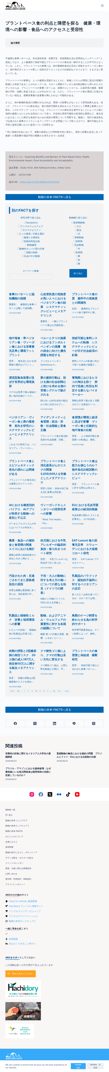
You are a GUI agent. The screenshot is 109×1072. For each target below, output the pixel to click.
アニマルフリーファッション (23, 916)
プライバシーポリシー (15, 884)
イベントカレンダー (14, 863)
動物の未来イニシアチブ (16, 820)
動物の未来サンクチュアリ (17, 825)
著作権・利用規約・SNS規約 (18, 879)
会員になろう (11, 842)
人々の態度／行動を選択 (31, 233)
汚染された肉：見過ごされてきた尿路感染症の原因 (21, 580)
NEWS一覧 (10, 809)
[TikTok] (68, 794)
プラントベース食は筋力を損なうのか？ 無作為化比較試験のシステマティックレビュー (86, 469)
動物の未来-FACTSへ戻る (54, 197)
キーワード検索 (31, 270)
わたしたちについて (14, 836)
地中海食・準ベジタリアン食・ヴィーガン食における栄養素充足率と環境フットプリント (21, 346)
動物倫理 (31, 244)
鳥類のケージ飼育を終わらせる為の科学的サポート (85, 620)
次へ (60, 691)
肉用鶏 (79, 252)
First (12, 691)
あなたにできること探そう (22, 943)
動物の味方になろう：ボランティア (21, 852)
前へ (19, 691)
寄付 (10, 815)
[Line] (74, 723)
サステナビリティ (32, 230)
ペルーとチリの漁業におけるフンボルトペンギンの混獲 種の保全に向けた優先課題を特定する (53, 346)
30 (54, 691)
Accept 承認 (79, 1066)
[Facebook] (15, 723)
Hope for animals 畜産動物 (23, 901)
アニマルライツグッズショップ (25, 911)
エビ (79, 226)
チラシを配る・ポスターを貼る (19, 857)
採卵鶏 (79, 241)
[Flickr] (59, 794)
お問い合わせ (11, 873)
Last (67, 691)
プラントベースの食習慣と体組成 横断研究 (85, 655)
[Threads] (94, 723)
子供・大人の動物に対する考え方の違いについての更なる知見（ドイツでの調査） (53, 584)
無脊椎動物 (79, 222)
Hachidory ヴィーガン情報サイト (26, 906)
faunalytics (32, 222)
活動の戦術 (31, 252)
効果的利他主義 (32, 241)
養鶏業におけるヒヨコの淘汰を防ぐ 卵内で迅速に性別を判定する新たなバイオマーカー (85, 386)
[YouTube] (77, 794)
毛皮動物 (79, 244)
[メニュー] (102, 5)
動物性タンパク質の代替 (31, 248)
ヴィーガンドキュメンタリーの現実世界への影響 (53, 509)
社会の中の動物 (32, 256)
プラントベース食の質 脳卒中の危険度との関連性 (85, 298)
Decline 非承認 (95, 1066)
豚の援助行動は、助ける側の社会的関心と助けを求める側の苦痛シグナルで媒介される (53, 386)
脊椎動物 (79, 237)
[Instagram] (32, 794)
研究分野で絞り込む (31, 217)
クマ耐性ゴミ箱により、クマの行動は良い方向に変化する (53, 655)
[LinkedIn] (54, 723)
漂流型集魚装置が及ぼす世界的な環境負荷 (21, 382)
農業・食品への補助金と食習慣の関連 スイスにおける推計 (21, 545)
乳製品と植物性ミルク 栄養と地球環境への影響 (21, 620)
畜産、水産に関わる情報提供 (18, 868)
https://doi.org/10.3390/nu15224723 (39, 181)
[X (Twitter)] (35, 723)
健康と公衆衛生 (32, 237)
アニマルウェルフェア (31, 226)
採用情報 (9, 847)
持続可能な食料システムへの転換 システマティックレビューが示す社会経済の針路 (85, 346)
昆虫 (79, 230)
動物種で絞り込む (78, 217)
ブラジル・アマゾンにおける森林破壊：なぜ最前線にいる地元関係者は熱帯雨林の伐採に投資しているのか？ (28, 772)
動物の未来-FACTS (14, 831)
